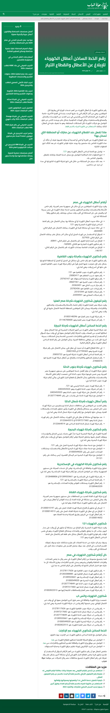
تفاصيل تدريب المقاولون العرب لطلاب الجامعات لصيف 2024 (20, 109)
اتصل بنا (80, 704)
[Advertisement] (73, 93)
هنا (53, 640)
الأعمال (80, 14)
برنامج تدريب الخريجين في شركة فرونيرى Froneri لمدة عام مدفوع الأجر (19, 136)
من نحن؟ (36, 14)
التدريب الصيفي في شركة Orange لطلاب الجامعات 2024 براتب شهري (19, 118)
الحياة (74, 14)
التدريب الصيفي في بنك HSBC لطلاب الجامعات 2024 (18, 67)
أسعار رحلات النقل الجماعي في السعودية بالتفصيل (20, 58)
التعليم (105, 14)
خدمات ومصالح (100, 52)
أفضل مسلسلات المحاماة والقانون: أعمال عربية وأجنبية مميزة (18, 33)
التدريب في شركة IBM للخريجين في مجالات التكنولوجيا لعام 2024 (19, 146)
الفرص (88, 14)
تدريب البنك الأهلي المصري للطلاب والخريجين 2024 (19, 84)
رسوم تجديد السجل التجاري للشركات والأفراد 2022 (82, 687)
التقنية (51, 14)
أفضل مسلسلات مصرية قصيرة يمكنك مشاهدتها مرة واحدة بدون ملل (19, 155)
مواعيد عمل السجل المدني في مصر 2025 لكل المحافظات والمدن (18, 41)
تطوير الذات (97, 14)
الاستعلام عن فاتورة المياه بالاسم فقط (80, 126)
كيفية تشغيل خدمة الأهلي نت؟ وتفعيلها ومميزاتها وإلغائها (78, 680)
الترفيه (58, 14)
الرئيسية (105, 704)
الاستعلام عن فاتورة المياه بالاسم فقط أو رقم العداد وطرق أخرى (76, 683)
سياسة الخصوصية (69, 704)
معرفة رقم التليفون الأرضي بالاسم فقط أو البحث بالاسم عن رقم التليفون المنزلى (73, 675)
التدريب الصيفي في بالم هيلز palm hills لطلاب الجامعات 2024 (19, 126)
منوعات (44, 14)
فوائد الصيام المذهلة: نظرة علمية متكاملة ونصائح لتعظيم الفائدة (19, 50)
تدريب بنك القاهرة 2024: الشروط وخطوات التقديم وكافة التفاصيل (19, 92)
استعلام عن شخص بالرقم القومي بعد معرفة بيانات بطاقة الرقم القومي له (72, 670)
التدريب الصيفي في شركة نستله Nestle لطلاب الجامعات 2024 (20, 101)
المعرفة (66, 14)
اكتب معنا (89, 704)
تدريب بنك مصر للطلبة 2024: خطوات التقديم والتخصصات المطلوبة (19, 75)
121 (65, 151)
